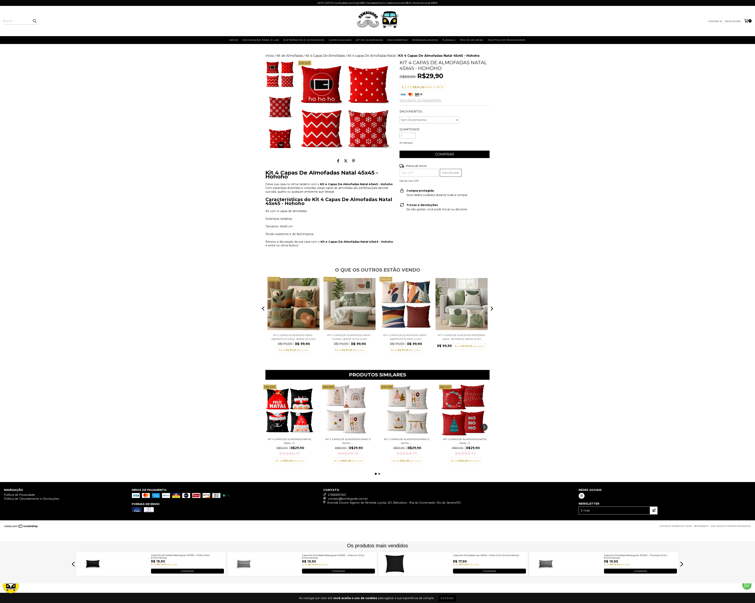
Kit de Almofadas (369, 39)
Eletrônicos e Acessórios (304, 39)
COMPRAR (187, 570)
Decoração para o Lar (261, 39)
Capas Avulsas (340, 39)
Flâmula (448, 39)
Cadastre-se (715, 21)
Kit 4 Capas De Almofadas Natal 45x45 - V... (465, 441)
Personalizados (425, 39)
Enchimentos (398, 39)
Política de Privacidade (507, 39)
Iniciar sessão (733, 21)
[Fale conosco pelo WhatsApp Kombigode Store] (746, 584)
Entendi (447, 598)
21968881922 (337, 495)
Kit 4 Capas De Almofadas (325, 56)
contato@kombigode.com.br (348, 499)
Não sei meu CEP (409, 180)
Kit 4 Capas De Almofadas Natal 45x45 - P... (290, 441)
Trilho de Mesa (471, 39)
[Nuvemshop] (21, 527)
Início (233, 39)
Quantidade (410, 129)
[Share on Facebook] (338, 161)
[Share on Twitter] (346, 161)
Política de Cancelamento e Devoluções (31, 499)
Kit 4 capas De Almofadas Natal (371, 56)
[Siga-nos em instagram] (582, 496)
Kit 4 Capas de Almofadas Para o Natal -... (348, 441)
